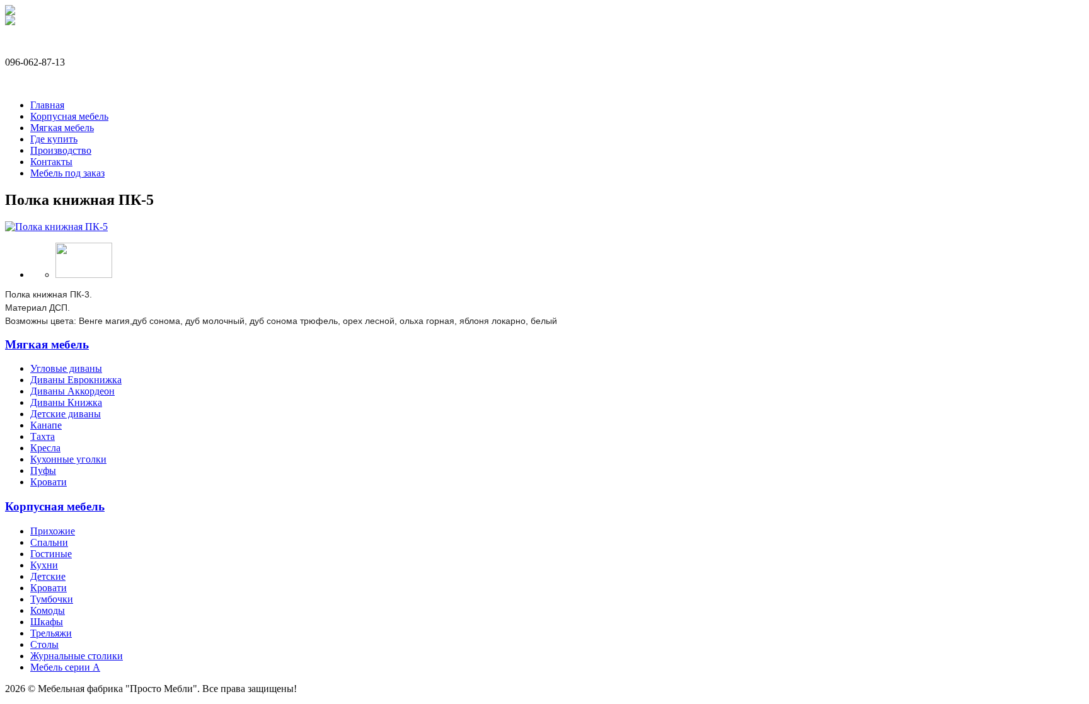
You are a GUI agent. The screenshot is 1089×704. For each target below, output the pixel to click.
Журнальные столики (76, 655)
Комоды (47, 610)
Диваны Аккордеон (72, 391)
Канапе (46, 425)
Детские (48, 576)
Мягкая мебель (62, 127)
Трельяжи (51, 633)
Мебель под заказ (67, 173)
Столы (44, 644)
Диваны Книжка (66, 402)
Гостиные (51, 553)
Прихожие (52, 531)
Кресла (45, 447)
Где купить (54, 139)
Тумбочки (51, 599)
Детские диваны (65, 413)
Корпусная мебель (69, 116)
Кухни (44, 565)
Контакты (51, 161)
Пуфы (43, 470)
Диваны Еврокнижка (76, 379)
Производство (60, 150)
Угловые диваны (66, 368)
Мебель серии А (65, 667)
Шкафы (46, 621)
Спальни (49, 542)
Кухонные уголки (68, 459)
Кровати (48, 481)
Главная (47, 105)
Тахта (42, 436)
